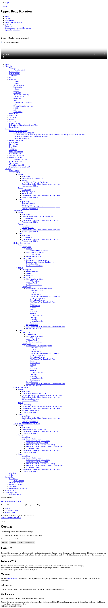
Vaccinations (13, 163)
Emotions (29, 275)
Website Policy (10, 512)
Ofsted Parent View (20, 70)
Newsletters (13, 146)
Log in (7, 2)
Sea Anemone (35, 323)
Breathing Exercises (32, 271)
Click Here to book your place (24, 133)
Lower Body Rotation (37, 300)
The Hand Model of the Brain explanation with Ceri (31, 136)
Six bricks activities (32, 448)
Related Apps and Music (34, 266)
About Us (8, 66)
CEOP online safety (15, 161)
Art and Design (19, 96)
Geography (17, 98)
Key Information (14, 74)
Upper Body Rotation (12, 30)
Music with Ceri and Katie (35, 252)
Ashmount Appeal (11, 492)
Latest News (13, 144)
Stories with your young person (32, 178)
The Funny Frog (35, 294)
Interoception (26, 270)
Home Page (5, 6)
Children (8, 18)
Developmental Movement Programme (18, 28)
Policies (11, 77)
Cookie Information (11, 510)
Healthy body (9, 26)
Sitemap (7, 508)
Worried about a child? (16, 165)
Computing (17, 93)
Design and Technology (21, 95)
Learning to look (27, 218)
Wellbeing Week (31, 283)
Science (16, 89)
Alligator (33, 292)
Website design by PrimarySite (11, 518)
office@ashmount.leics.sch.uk (11, 501)
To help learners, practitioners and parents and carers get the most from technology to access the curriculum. (49, 134)
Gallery (11, 475)
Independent (18, 211)
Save (19, 606)
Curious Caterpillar (36, 321)
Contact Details (14, 72)
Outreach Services (15, 123)
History (16, 100)
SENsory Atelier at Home (30, 399)
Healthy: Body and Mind (13, 22)
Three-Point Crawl (36, 290)
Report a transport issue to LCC (19, 167)
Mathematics (18, 87)
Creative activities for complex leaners (34, 393)
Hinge (32, 304)
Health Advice (14, 142)
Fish (31, 309)
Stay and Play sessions (16, 155)
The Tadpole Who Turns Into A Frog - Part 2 (45, 296)
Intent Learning (10, 20)
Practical (8, 24)
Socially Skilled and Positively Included (27, 424)
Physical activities (32, 264)
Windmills (33, 317)
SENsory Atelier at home (30, 410)
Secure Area (13, 121)
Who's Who (13, 115)
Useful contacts (19, 481)
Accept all (12, 542)
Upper (20, 199)
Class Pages (13, 473)
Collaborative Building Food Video (38, 441)
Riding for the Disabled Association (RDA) (23, 125)
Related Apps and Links (30, 186)
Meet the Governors (16, 483)
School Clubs (13, 114)
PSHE (16, 108)
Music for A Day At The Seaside (37, 182)
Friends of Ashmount (16, 157)
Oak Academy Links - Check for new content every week (41, 184)
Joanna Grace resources (21, 138)
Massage (25, 180)
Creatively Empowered (21, 387)
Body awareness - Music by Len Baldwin (40, 262)
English (16, 81)
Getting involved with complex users (34, 429)
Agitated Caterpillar (36, 315)
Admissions (13, 76)
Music (16, 104)
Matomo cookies (11, 578)
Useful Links (13, 479)
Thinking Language (28, 192)
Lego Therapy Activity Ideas (31, 439)
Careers (11, 119)
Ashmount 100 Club (20, 159)
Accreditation (18, 112)
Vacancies (12, 117)
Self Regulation (31, 334)
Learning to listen (28, 228)
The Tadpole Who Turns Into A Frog (42, 302)
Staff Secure (13, 486)
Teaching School (10, 490)
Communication (19, 85)
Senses (28, 273)
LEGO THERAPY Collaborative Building (40, 444)
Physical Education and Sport (23, 106)
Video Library (26, 176)
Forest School (13, 127)
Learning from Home (16, 140)
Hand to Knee (35, 306)
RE (15, 110)
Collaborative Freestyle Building (37, 443)
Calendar (12, 148)
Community (9, 477)
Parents (7, 129)
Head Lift (33, 311)
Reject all (4, 542)
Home (7, 16)
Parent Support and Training (18, 131)
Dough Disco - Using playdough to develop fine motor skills (42, 395)
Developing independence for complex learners (37, 216)
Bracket (33, 308)
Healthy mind (26, 247)
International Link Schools (18, 488)
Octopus (33, 313)
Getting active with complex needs (37, 260)
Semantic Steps (27, 193)
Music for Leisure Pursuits (39, 250)
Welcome (12, 68)
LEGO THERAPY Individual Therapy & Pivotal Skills (44, 446)
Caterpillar (33, 319)
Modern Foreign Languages (23, 102)
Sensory (20, 174)
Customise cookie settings (26, 542)
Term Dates (13, 150)
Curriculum (13, 79)
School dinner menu (16, 152)
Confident (17, 173)
